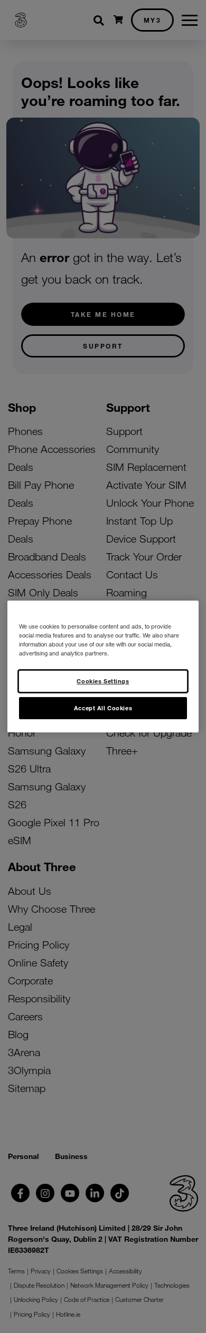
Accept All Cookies (103, 707)
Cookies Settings (103, 680)
